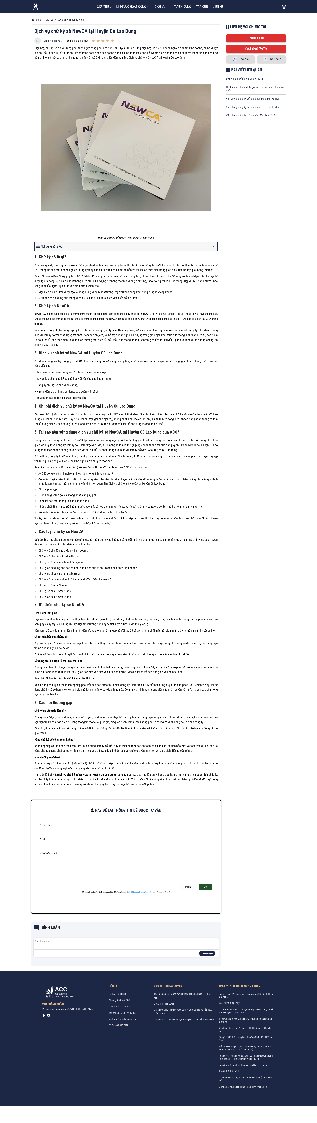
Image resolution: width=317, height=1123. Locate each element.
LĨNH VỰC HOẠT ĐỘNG (131, 7)
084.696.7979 (256, 49)
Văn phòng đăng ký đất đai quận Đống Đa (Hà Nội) (253, 98)
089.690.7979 (121, 1025)
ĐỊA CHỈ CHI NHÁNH (164, 1003)
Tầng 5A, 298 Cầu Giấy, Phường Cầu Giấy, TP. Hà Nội (243, 1065)
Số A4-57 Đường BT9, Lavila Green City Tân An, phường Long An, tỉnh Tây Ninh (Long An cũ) (245, 1048)
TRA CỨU (202, 7)
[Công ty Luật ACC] (35, 7)
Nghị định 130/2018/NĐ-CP (77, 276)
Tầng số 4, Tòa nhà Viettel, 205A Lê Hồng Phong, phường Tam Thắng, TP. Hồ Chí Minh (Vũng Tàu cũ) (246, 1057)
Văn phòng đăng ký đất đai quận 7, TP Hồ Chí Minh (253, 107)
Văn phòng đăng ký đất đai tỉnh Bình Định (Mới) (251, 115)
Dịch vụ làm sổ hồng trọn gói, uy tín (245, 78)
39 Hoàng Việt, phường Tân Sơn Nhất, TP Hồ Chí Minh (67, 1009)
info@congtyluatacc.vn (125, 1019)
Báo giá (244, 59)
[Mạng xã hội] (43, 1016)
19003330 (256, 38)
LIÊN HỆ (218, 7)
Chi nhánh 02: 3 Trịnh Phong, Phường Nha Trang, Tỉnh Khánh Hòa (184, 1019)
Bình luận (207, 953)
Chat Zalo (274, 59)
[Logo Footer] (58, 992)
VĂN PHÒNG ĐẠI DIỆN (229, 1003)
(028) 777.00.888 (128, 1012)
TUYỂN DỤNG (182, 7)
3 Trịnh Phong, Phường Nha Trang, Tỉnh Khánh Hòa (243, 1086)
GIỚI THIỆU (104, 7)
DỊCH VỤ (160, 7)
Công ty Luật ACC (52, 40)
